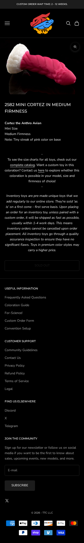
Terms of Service (17, 381)
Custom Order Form (19, 320)
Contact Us (13, 358)
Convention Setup (18, 328)
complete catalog (22, 165)
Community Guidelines (21, 350)
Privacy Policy (14, 365)
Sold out (42, 265)
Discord (10, 410)
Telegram (11, 426)
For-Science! (13, 313)
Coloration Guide (17, 305)
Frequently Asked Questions (25, 297)
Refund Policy (15, 373)
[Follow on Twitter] (7, 500)
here (41, 170)
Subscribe (19, 485)
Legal (9, 389)
